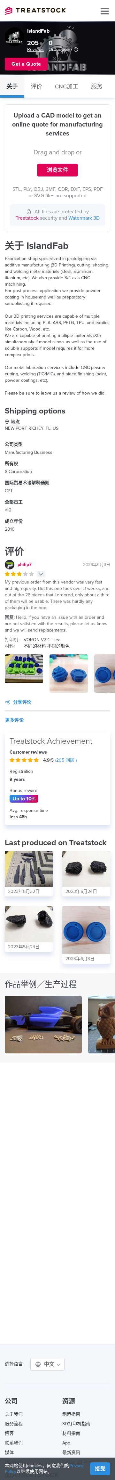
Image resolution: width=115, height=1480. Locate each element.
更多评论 (14, 720)
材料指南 (71, 1433)
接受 (100, 1469)
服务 (97, 86)
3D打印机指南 (76, 1424)
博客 (9, 1433)
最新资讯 (71, 1452)
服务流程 (14, 1424)
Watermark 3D (84, 218)
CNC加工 (66, 86)
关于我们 (14, 1414)
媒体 (9, 1452)
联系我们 (14, 1443)
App (66, 1443)
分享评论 (22, 702)
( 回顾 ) (66, 760)
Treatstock (35, 11)
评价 (36, 86)
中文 (50, 1364)
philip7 (25, 564)
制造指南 (71, 1414)
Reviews (35, 49)
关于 (12, 86)
